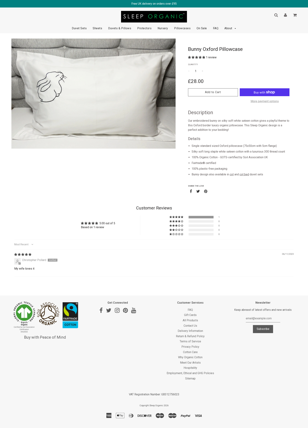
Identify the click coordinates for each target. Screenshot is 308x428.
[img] (22, 254)
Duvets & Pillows (119, 28)
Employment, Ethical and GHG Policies (190, 373)
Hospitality (190, 367)
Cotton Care (190, 352)
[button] (197, 57)
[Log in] (285, 15)
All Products (190, 320)
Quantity (193, 64)
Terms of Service (190, 341)
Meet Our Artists (190, 362)
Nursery (163, 28)
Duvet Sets (79, 28)
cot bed (244, 174)
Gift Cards (190, 315)
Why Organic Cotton (190, 357)
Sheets (97, 28)
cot (232, 174)
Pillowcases (182, 28)
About (228, 28)
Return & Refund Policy (190, 336)
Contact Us (190, 325)
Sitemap (190, 378)
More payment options (265, 101)
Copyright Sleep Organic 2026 (154, 405)
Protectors (144, 28)
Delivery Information (190, 331)
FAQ (216, 28)
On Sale (202, 28)
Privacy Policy (190, 346)
